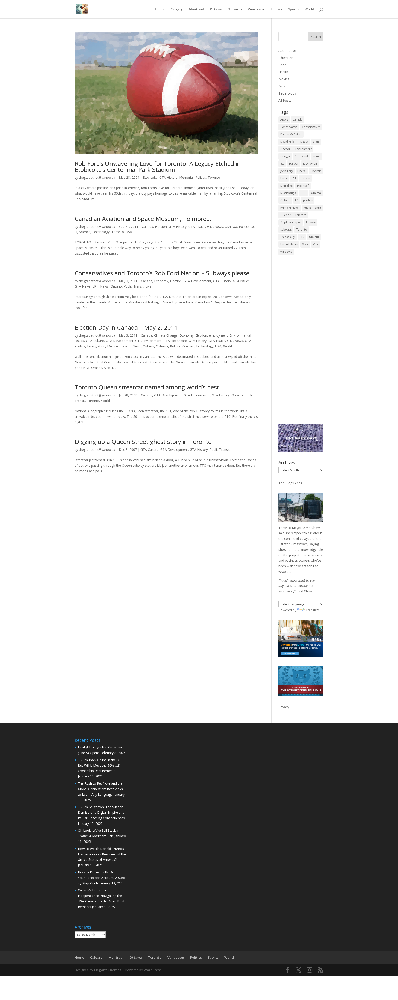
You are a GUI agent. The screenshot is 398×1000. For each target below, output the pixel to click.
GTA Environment (148, 340)
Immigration (96, 346)
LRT (95, 286)
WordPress (153, 970)
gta (282, 164)
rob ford (301, 215)
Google (285, 156)
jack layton (310, 164)
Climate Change (166, 335)
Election (161, 226)
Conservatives (311, 127)
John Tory (286, 171)
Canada (147, 226)
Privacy (283, 707)
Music (282, 86)
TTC (301, 237)
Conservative (288, 127)
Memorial (186, 177)
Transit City (287, 237)
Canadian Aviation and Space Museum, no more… (143, 218)
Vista (305, 244)
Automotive (287, 50)
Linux (283, 178)
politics (308, 200)
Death (304, 142)
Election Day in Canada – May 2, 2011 (126, 327)
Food (282, 65)
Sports (293, 9)
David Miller (288, 142)
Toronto (235, 9)
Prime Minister (289, 208)
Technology (101, 232)
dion (316, 142)
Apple (284, 120)
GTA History (168, 177)
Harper (293, 164)
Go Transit (301, 156)
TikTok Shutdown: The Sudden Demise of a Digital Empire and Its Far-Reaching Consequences (101, 812)
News (104, 286)
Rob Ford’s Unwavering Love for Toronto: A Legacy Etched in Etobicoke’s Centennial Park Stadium (158, 166)
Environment (303, 149)
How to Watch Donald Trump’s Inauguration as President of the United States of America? (102, 854)
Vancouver (256, 9)
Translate (313, 610)
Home (159, 9)
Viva (149, 286)
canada (297, 120)
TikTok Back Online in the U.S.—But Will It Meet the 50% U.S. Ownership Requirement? (102, 765)
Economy (161, 281)
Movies (283, 79)
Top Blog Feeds (290, 483)
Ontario (116, 286)
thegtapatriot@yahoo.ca (97, 177)
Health (283, 72)
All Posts (284, 100)
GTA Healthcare (175, 340)
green (316, 156)
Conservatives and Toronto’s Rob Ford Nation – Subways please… (164, 273)
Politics (276, 9)
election (285, 149)
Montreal (196, 9)
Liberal (301, 171)
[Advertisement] (300, 343)
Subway (311, 222)
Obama (316, 193)
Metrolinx (286, 186)
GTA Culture (95, 340)
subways (286, 229)
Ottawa (216, 9)
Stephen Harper (290, 222)
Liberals (316, 171)
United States (289, 244)
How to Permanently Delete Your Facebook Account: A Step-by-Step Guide (102, 877)
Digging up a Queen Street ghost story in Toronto (143, 441)
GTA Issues (196, 226)
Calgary (176, 9)
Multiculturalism (119, 346)
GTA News (215, 226)
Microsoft (303, 186)
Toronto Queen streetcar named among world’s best (147, 387)
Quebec (188, 346)
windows (286, 252)
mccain (305, 178)
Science (84, 232)
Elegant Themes (107, 970)
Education (285, 58)
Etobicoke (150, 177)
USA (129, 232)
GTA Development (197, 281)
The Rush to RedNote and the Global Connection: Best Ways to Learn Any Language (100, 789)
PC (296, 200)
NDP (303, 193)
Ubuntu (314, 237)
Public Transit (134, 286)
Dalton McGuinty (291, 134)
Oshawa (231, 226)
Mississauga (288, 193)
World (309, 9)
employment (218, 335)
